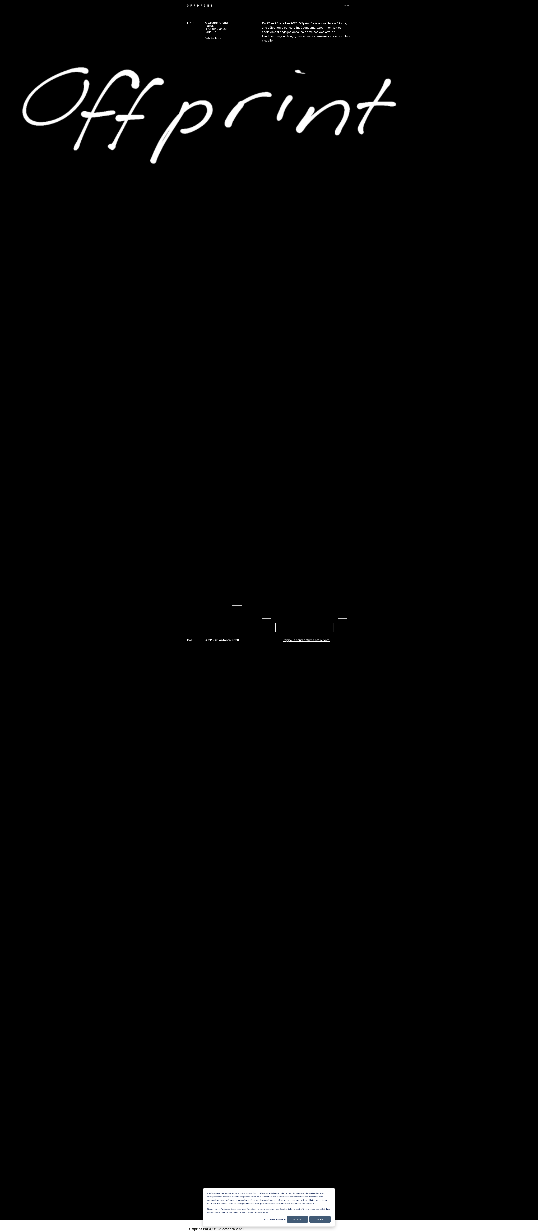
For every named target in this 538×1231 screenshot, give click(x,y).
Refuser (320, 1219)
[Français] (346, 5)
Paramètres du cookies (275, 1219)
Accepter (297, 1219)
